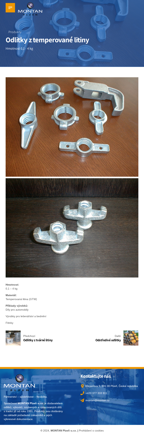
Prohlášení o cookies (91, 430)
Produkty (14, 32)
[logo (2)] (19, 382)
